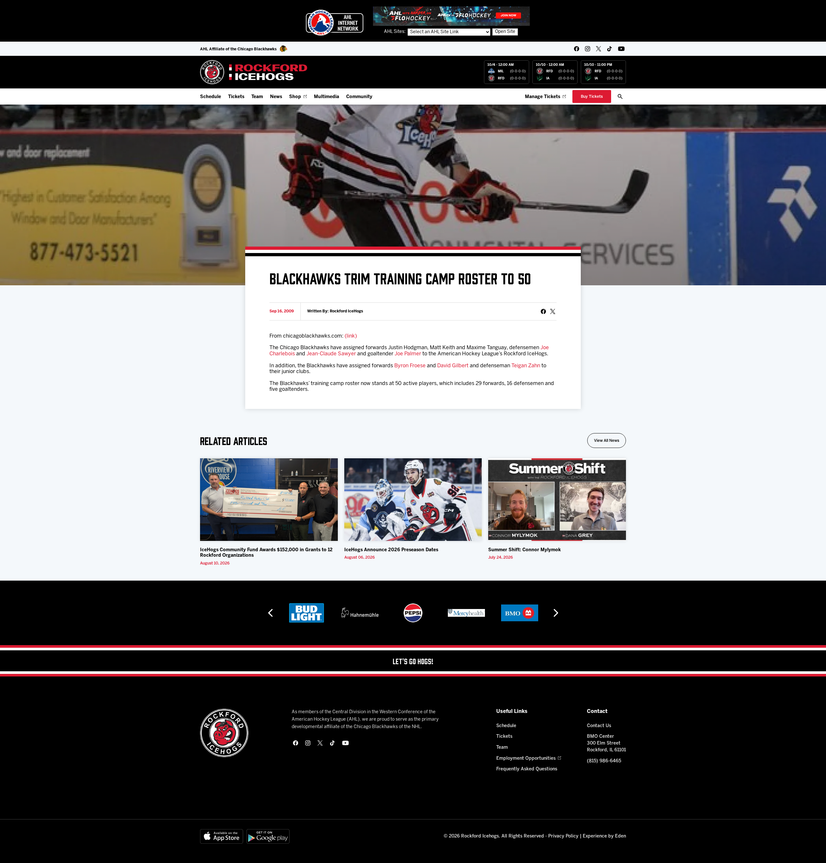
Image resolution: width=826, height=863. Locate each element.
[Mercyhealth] (466, 613)
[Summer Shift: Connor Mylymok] (557, 499)
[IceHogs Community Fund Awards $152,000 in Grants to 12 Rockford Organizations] (269, 499)
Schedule (210, 97)
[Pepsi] (413, 613)
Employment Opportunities (526, 758)
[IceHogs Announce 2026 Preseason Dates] (413, 499)
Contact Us (599, 726)
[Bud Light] (306, 613)
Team (257, 97)
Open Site (505, 32)
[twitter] (598, 49)
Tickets (236, 97)
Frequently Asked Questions (526, 769)
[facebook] (576, 49)
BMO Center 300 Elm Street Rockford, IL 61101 (606, 743)
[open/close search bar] (620, 96)
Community (359, 97)
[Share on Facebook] (543, 311)
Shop (295, 97)
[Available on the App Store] (221, 836)
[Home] (253, 72)
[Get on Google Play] (268, 836)
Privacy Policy (563, 836)
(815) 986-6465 (604, 761)
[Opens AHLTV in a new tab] (451, 16)
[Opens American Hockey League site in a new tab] (334, 22)
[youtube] (621, 49)
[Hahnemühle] (359, 613)
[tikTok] (609, 49)
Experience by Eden (604, 836)
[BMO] (519, 613)
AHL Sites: (395, 32)
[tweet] (553, 311)
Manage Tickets (542, 97)
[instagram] (587, 49)
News (276, 97)
